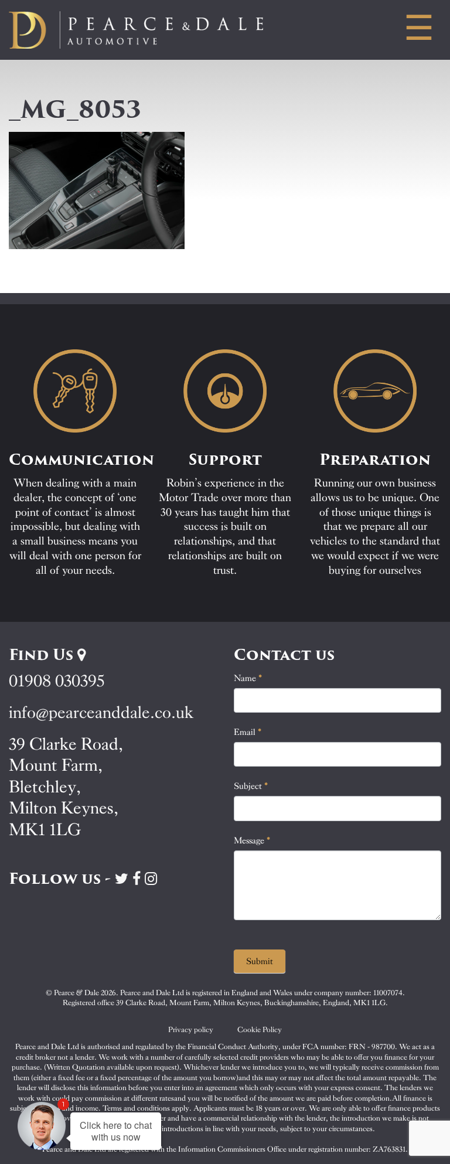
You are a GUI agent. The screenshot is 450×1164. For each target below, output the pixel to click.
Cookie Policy (259, 1029)
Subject (251, 786)
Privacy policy (190, 1029)
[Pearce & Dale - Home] (150, 29)
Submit (259, 961)
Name (248, 678)
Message (252, 840)
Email (248, 732)
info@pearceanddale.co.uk (101, 712)
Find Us (43, 654)
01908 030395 (56, 681)
